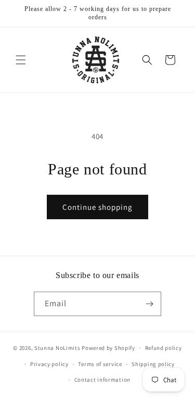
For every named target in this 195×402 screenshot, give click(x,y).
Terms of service (100, 364)
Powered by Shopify (108, 347)
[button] (20, 59)
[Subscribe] (149, 304)
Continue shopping (97, 207)
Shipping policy (153, 364)
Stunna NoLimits (57, 347)
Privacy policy (49, 364)
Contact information (102, 379)
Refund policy (163, 347)
